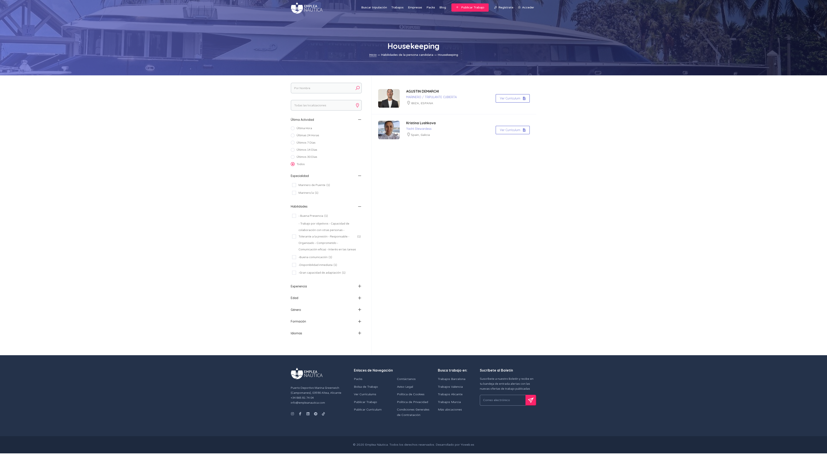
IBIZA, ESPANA (422, 103)
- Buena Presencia (313, 216)
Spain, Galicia (420, 135)
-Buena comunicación (315, 257)
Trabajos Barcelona (451, 379)
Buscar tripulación (374, 7)
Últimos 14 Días (307, 150)
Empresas (415, 7)
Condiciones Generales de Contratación (413, 412)
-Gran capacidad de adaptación (321, 272)
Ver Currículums (365, 394)
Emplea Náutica (376, 444)
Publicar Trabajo (472, 7)
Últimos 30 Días (307, 157)
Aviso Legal (405, 387)
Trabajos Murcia (449, 402)
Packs (430, 7)
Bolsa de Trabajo (366, 387)
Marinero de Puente (314, 185)
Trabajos (397, 7)
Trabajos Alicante (450, 394)
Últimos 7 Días (306, 142)
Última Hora (304, 128)
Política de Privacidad (412, 402)
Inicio (373, 55)
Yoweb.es (467, 444)
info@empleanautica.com (308, 403)
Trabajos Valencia (450, 387)
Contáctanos (406, 379)
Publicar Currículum (368, 409)
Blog (442, 7)
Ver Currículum (510, 98)
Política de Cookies (410, 394)
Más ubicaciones (450, 409)
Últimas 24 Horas (308, 135)
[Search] (357, 88)
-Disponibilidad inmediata (317, 265)
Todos (301, 164)
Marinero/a (308, 193)
